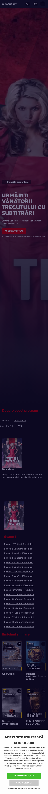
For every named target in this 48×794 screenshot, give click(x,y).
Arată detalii (24, 782)
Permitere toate (24, 775)
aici (31, 769)
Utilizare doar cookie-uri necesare (24, 788)
